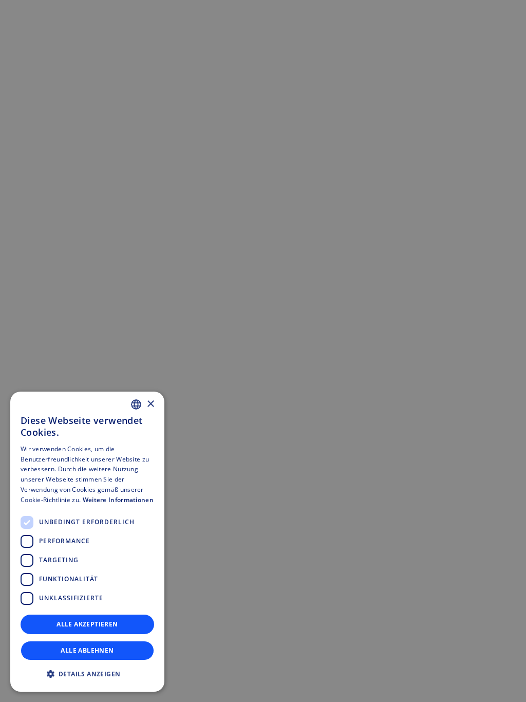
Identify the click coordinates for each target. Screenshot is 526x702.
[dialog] (87, 542)
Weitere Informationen (118, 499)
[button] (87, 674)
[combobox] (136, 404)
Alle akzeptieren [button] (87, 624)
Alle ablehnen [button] (87, 650)
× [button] (150, 404)
